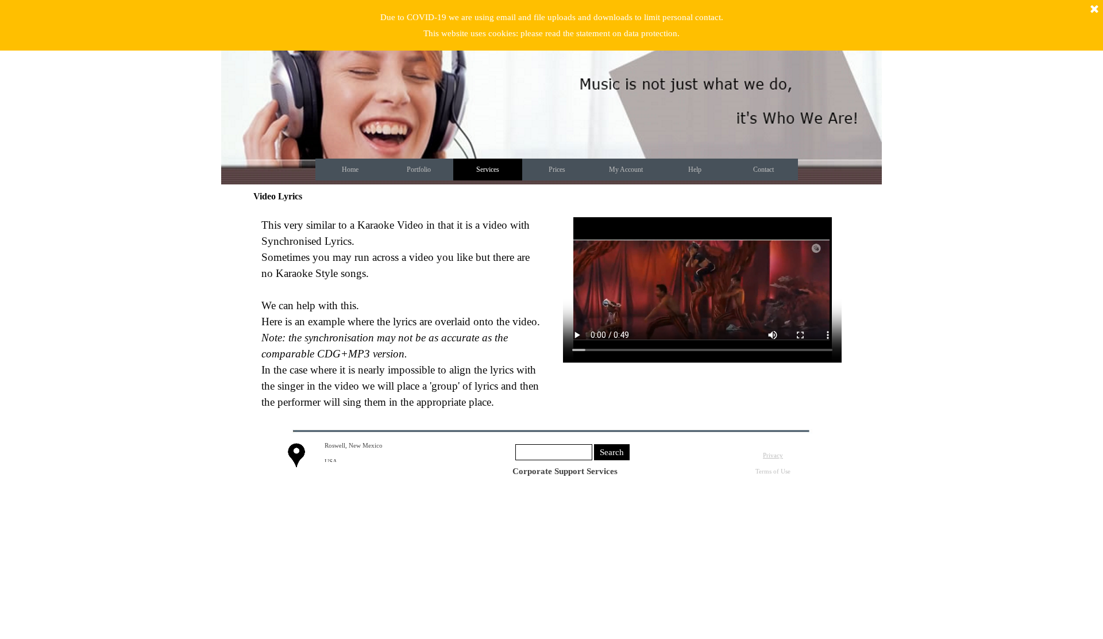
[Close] (1094, 10)
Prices (557, 169)
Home (350, 169)
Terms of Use (772, 471)
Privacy (773, 455)
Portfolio (419, 169)
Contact (763, 169)
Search (612, 452)
